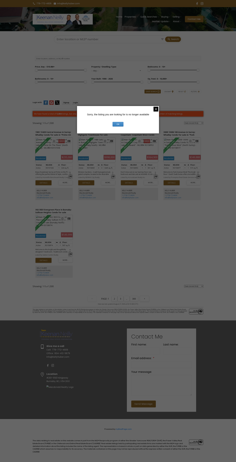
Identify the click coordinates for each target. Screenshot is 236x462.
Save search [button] (151, 91)
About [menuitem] (176, 21)
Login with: (37, 102)
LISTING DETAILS (43, 182)
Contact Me (194, 19)
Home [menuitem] (119, 16)
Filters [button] (194, 91)
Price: (45, 66)
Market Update (160, 21)
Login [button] (75, 102)
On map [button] (167, 91)
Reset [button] (181, 91)
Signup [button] (66, 102)
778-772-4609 (43, 3)
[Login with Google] (51, 104)
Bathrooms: (44, 78)
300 (134, 298)
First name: (139, 344)
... (126, 298)
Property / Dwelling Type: (103, 66)
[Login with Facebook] (46, 104)
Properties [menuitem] (130, 16)
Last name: (171, 344)
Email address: (141, 358)
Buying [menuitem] (164, 16)
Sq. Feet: (157, 78)
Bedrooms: (156, 66)
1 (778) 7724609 (43, 195)
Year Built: (102, 78)
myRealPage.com (124, 429)
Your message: (141, 372)
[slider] (36, 70)
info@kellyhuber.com (68, 3)
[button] (42, 3)
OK (118, 124)
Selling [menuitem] (176, 16)
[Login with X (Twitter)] (57, 104)
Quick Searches (148, 16)
